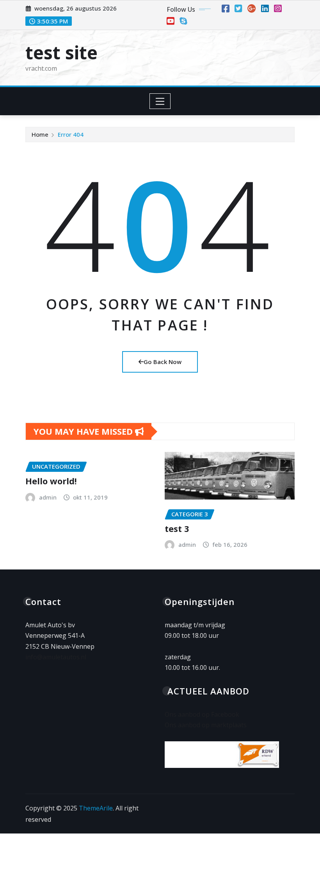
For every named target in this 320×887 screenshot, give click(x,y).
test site (61, 52)
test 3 (78, 528)
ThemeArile (96, 808)
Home (40, 134)
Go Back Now (162, 362)
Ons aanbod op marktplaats (206, 725)
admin (89, 544)
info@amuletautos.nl (55, 657)
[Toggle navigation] (160, 101)
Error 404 (71, 134)
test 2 (218, 515)
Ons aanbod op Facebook (202, 714)
